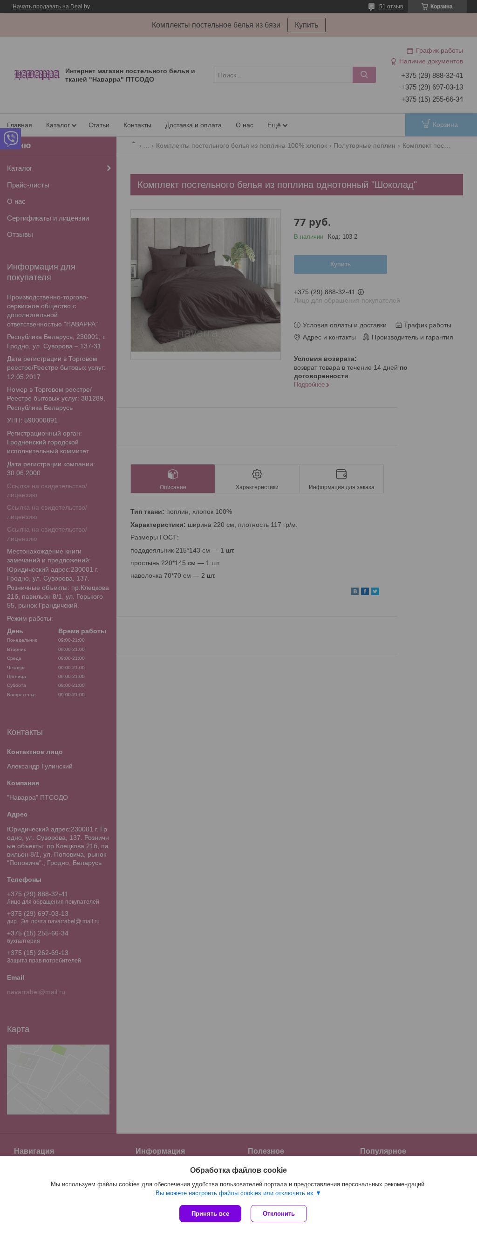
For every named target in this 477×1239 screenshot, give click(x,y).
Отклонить (279, 1213)
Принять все (210, 1213)
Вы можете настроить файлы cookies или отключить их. (235, 1193)
